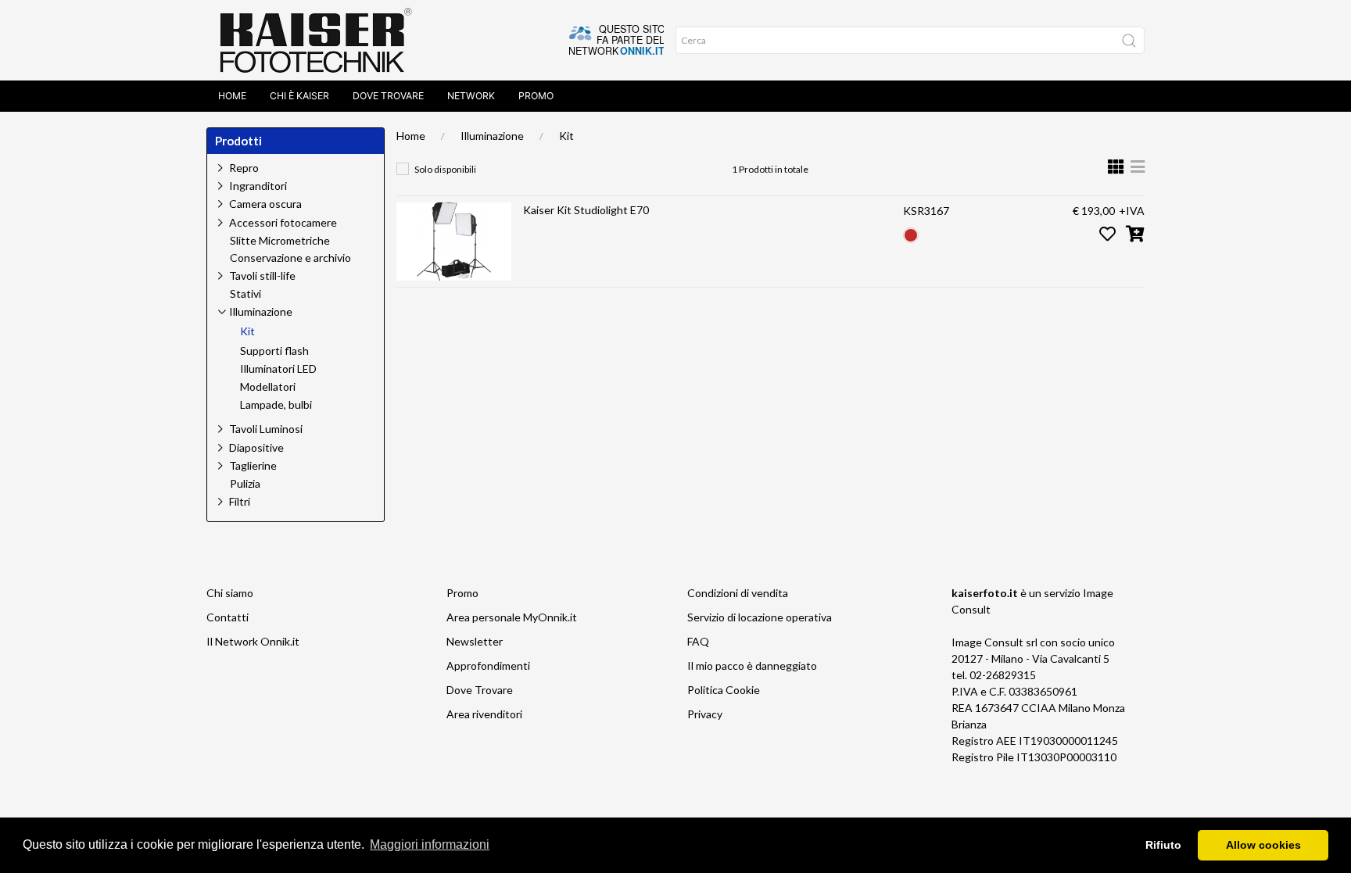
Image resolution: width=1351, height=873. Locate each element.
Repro (244, 167)
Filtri (239, 501)
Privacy (704, 714)
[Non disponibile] (911, 233)
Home (232, 96)
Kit (566, 135)
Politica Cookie (723, 689)
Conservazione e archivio (290, 258)
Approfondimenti (488, 665)
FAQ (698, 641)
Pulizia (245, 484)
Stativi (245, 294)
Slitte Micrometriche (280, 240)
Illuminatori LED (278, 369)
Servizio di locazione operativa (759, 617)
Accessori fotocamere (283, 222)
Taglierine (253, 465)
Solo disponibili (445, 169)
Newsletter (474, 641)
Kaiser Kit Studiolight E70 (586, 209)
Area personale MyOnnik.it (511, 617)
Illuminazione (492, 135)
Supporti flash (274, 351)
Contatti (227, 617)
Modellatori (268, 387)
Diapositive (256, 447)
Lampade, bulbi (276, 405)
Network (471, 96)
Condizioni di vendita (737, 592)
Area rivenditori (484, 714)
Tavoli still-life (262, 275)
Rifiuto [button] (1163, 845)
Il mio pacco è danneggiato (752, 665)
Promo (536, 96)
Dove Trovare (388, 96)
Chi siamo (229, 592)
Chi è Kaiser (299, 96)
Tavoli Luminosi (266, 428)
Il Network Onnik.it (252, 641)
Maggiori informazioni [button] (429, 844)
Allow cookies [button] (1263, 845)
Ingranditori (258, 185)
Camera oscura (265, 203)
